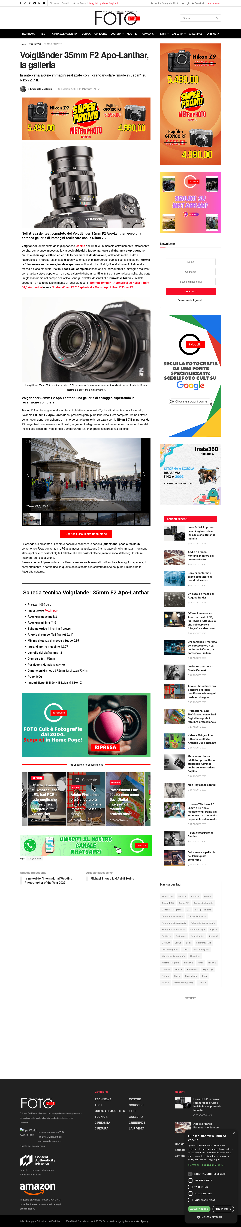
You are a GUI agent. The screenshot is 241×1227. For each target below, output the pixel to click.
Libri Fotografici (170, 949)
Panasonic (192, 969)
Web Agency (142, 1221)
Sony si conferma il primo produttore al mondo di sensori (200, 576)
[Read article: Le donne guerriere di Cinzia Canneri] (174, 672)
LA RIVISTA (136, 1128)
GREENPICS (196, 33)
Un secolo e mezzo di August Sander (201, 595)
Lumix (186, 949)
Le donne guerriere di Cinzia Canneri (201, 668)
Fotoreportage (197, 929)
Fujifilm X (166, 936)
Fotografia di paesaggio (174, 922)
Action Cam (168, 896)
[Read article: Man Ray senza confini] (174, 790)
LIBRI (163, 33)
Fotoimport (51, 610)
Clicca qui (53, 1136)
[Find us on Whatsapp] (39, 3)
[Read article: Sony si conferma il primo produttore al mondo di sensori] (174, 578)
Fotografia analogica (172, 916)
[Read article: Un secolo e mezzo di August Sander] (174, 599)
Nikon (201, 962)
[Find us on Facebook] (20, 3)
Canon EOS (168, 902)
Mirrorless (195, 956)
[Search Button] (217, 18)
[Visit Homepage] (100, 18)
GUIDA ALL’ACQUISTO (64, 33)
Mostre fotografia (170, 962)
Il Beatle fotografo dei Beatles (201, 834)
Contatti (65, 3)
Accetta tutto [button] (199, 1208)
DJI (188, 909)
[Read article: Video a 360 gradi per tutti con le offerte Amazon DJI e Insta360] (174, 741)
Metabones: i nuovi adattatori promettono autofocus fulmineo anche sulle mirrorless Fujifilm (201, 763)
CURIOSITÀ (100, 33)
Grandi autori (197, 936)
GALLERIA (177, 33)
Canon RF (184, 902)
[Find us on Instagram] (25, 3)
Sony (204, 975)
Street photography (184, 982)
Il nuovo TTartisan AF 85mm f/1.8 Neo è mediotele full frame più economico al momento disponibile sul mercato (202, 811)
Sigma (177, 975)
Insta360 (213, 936)
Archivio (195, 896)
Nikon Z (212, 962)
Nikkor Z (188, 962)
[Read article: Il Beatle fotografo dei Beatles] (174, 838)
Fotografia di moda (197, 916)
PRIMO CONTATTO (53, 43)
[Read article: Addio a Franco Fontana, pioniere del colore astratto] (174, 557)
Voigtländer (34, 858)
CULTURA (116, 33)
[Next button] (147, 799)
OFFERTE (38, 778)
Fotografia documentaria (203, 922)
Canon (207, 896)
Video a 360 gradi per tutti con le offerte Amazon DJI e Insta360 (202, 739)
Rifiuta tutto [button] (223, 1208)
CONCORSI (148, 33)
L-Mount (166, 942)
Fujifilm (213, 929)
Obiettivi (166, 969)
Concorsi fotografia (203, 902)
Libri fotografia (203, 942)
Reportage (208, 969)
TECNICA (85, 33)
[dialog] (211, 1176)
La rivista (212, 33)
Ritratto (166, 975)
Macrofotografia (202, 949)
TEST (44, 33)
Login (187, 3)
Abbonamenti (214, 3)
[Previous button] (24, 799)
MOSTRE (132, 33)
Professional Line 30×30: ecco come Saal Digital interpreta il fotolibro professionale (124, 801)
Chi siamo (54, 3)
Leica (189, 942)
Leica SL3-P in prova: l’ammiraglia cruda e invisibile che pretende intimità (201, 532)
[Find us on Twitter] (29, 3)
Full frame (181, 936)
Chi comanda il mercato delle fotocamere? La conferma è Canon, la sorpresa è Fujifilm (202, 647)
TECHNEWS (28, 33)
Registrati (199, 3)
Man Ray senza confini (202, 785)
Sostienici (55, 1117)
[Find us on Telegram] (34, 3)
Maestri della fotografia (173, 956)
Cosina (80, 246)
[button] (211, 1165)
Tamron (202, 982)
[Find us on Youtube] (44, 3)
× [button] (233, 1133)
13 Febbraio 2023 (67, 88)
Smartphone (191, 975)
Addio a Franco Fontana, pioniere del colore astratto (201, 555)
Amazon (182, 896)
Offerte (178, 969)
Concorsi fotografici (172, 909)
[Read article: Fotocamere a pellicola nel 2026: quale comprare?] (174, 858)
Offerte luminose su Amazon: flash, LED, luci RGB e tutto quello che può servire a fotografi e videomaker (46, 799)
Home (23, 43)
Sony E (165, 982)
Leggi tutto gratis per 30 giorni (103, 3)
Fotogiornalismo (203, 909)
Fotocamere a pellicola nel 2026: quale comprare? (201, 856)
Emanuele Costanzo (41, 88)
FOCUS (75, 787)
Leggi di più (213, 1159)
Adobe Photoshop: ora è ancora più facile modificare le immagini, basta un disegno (86, 804)
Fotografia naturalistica (174, 929)
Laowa (178, 942)
